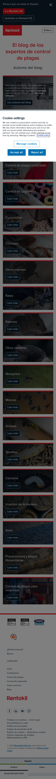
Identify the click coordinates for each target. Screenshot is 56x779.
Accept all (16, 152)
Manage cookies (27, 144)
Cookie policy (43, 135)
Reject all (37, 152)
